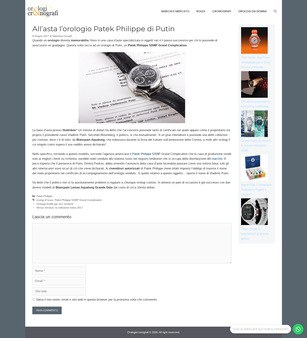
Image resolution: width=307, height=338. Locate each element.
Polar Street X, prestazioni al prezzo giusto (255, 233)
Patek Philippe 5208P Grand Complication (78, 200)
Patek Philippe (141, 154)
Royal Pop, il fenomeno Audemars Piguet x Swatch (256, 189)
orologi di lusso (44, 200)
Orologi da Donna (252, 11)
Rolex (200, 11)
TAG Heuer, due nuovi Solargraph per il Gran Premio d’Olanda (255, 62)
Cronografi (221, 11)
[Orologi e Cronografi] (43, 11)
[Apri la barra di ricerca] (275, 11)
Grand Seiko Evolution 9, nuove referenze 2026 (256, 145)
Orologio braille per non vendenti (54, 203)
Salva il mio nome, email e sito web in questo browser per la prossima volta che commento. (97, 299)
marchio (217, 158)
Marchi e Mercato (175, 11)
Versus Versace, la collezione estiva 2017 (59, 207)
